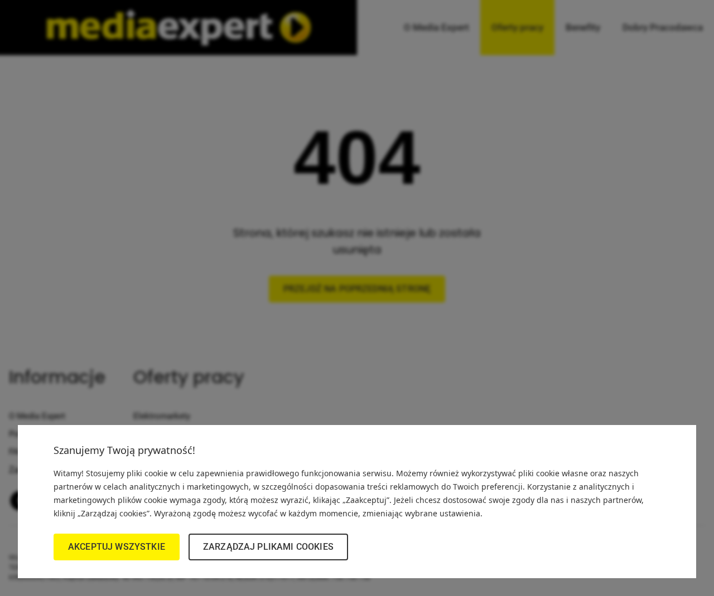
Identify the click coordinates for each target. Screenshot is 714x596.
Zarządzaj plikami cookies (268, 546)
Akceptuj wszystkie (116, 546)
